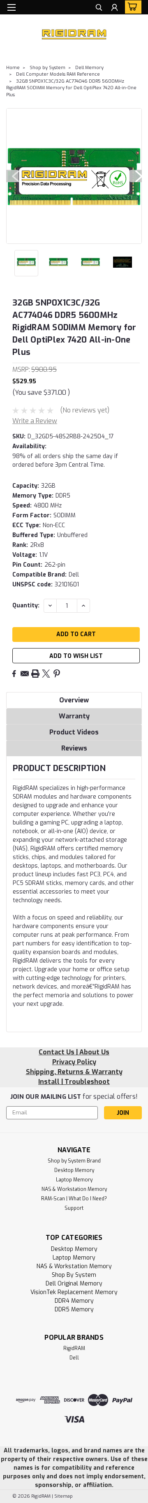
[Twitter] (46, 673)
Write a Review (34, 421)
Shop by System (47, 68)
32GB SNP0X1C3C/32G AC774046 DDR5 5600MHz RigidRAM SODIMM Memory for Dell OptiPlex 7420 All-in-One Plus (71, 88)
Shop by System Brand (74, 1161)
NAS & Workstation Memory (74, 1189)
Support (74, 1208)
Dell (74, 1358)
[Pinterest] (57, 673)
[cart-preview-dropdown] (131, 7)
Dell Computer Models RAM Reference (58, 74)
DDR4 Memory (74, 1301)
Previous (12, 176)
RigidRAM (74, 1348)
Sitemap (63, 1496)
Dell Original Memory (74, 1284)
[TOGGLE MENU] (11, 7)
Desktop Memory (74, 1170)
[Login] (114, 8)
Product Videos (74, 732)
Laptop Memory (74, 1179)
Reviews (74, 748)
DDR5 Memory (74, 1309)
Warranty (74, 716)
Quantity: (25, 605)
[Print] (35, 673)
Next (136, 176)
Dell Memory (89, 68)
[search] (99, 8)
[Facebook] (14, 673)
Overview (74, 700)
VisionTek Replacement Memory (74, 1292)
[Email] (25, 673)
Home (13, 68)
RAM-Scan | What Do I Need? (74, 1198)
